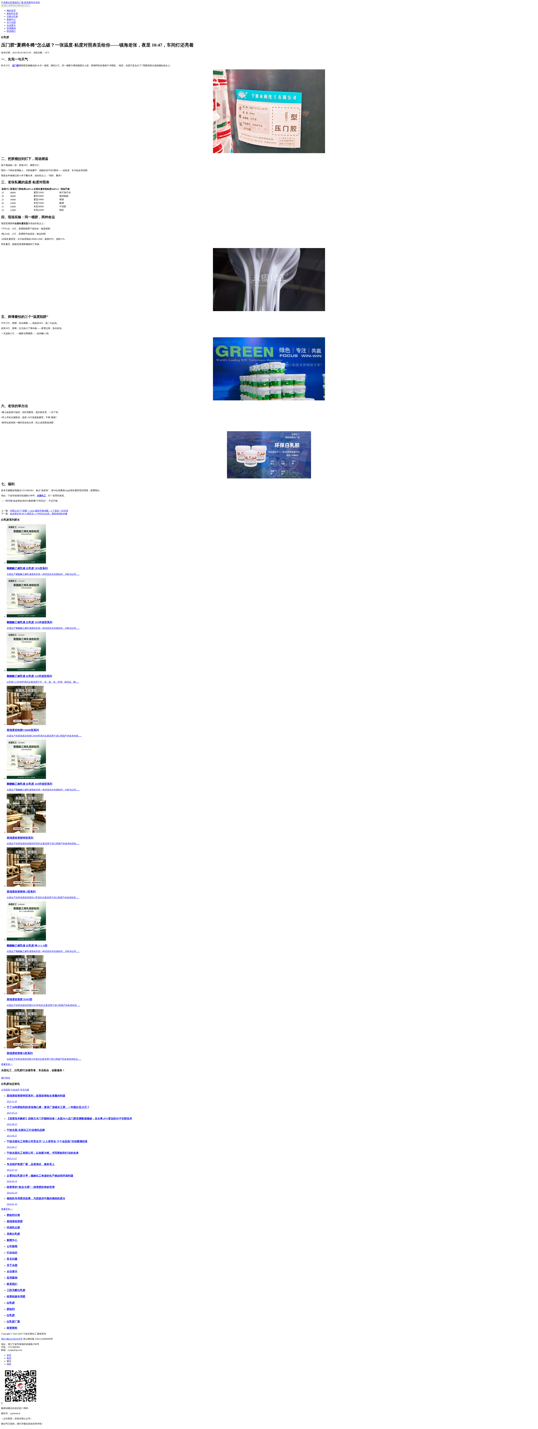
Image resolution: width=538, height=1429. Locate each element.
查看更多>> (7, 1064)
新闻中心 (11, 19)
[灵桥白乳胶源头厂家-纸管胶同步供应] (20, 2)
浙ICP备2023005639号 (12, 1339)
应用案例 (11, 28)
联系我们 (11, 31)
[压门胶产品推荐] (269, 152)
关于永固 (11, 22)
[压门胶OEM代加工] (269, 477)
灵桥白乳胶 (12, 16)
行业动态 (15, 1090)
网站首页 (11, 10)
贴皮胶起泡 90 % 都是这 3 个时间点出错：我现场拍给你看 (38, 513)
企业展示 (11, 25)
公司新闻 (5, 1090)
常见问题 (24, 1090)
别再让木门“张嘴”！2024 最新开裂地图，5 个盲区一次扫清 (39, 511)
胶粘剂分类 (12, 13)
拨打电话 (5, 1078)
